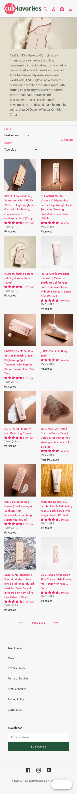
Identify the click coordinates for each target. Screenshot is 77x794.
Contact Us (15, 709)
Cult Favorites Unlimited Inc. (33, 780)
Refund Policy (16, 699)
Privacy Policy (16, 668)
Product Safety (17, 689)
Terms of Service (18, 678)
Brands (8, 143)
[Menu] (70, 8)
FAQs (11, 657)
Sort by (8, 128)
